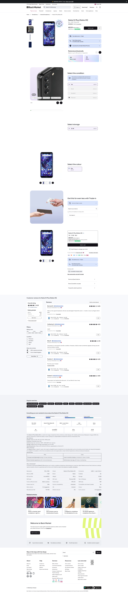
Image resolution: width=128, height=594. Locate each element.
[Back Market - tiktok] (31, 573)
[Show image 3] (50, 182)
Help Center (42, 565)
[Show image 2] (46, 182)
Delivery (41, 567)
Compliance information (93, 252)
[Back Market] (34, 7)
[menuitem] (48, 10)
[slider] (28, 333)
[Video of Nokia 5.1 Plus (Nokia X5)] (30, 29)
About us (28, 563)
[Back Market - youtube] (34, 573)
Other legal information (83, 575)
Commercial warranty (56, 565)
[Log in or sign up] (96, 7)
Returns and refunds (43, 569)
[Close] (126, 1)
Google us (48, 528)
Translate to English (50, 365)
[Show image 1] (43, 182)
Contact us (41, 563)
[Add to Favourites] (99, 28)
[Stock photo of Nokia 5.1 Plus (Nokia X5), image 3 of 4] (30, 44)
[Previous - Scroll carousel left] (96, 52)
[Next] (53, 183)
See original (58, 314)
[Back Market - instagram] (28, 573)
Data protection (81, 573)
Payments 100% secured (57, 578)
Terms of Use (80, 563)
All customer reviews (69, 567)
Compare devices (69, 565)
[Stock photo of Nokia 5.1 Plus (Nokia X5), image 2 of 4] (30, 37)
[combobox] (83, 208)
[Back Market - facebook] (28, 576)
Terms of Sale (81, 565)
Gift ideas (67, 569)
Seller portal (54, 576)
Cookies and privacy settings (82, 571)
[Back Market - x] (31, 576)
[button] (59, 23)
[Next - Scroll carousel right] (100, 52)
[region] (84, 58)
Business (92, 7)
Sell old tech (54, 569)
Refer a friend (55, 563)
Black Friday (67, 571)
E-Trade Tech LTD (79, 252)
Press (28, 565)
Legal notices (80, 577)
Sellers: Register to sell (57, 574)
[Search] (44, 7)
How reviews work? (32, 320)
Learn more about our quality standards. (68, 467)
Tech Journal (67, 563)
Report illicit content (82, 579)
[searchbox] (58, 7)
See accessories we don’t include (76, 274)
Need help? (85, 7)
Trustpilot (29, 571)
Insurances (54, 567)
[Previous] (40, 183)
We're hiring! (29, 569)
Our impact (29, 567)
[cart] (100, 7)
